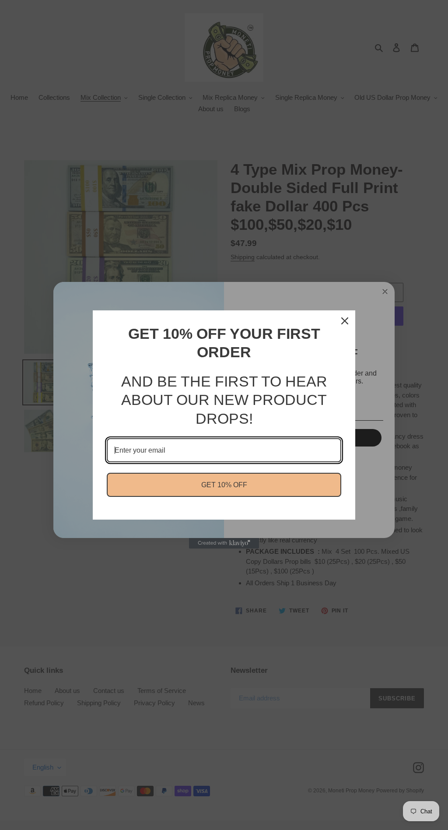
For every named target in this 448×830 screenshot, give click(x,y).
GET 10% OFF (224, 485)
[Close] (344, 320)
